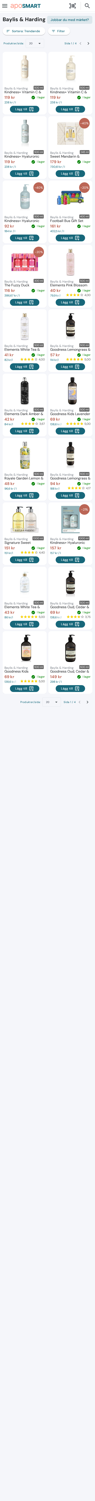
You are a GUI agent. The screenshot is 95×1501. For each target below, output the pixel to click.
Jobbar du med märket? (70, 20)
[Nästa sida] (88, 43)
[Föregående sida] (80, 43)
